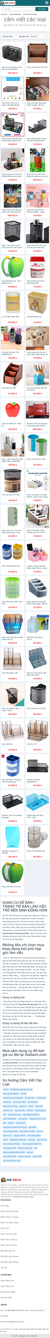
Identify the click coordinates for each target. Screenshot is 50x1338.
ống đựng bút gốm (10, 1131)
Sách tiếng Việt (7, 1280)
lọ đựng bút (41, 1098)
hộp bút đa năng (19, 1102)
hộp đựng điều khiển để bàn (14, 1152)
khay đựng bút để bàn (11, 1144)
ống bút (30, 1152)
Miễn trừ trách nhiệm (10, 1222)
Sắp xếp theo (24, 36)
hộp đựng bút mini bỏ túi (31, 1144)
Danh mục (5, 1228)
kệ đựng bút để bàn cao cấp (21, 1089)
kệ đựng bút (20, 1123)
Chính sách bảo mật (9, 1211)
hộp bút (11, 1123)
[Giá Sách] (12, 1180)
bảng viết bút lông (10, 1106)
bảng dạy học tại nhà (38, 1119)
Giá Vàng (38, 1329)
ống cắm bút (42, 1140)
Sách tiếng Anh (7, 1286)
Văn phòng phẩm (15, 14)
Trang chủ (4, 14)
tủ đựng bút (22, 1119)
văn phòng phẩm (34, 1135)
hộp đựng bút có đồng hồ (13, 1098)
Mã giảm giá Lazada (9, 1256)
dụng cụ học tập (24, 1156)
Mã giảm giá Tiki (8, 1250)
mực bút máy (20, 1110)
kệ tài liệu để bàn (9, 1119)
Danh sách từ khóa (9, 1245)
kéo (4, 1115)
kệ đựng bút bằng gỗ (18, 1140)
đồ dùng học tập (14, 1115)
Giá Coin (3, 1331)
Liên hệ (4, 1267)
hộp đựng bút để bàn (31, 1115)
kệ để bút (23, 1106)
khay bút (31, 1140)
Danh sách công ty (9, 1239)
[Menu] (46, 2)
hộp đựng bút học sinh (11, 1161)
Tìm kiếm (42, 9)
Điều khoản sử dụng (9, 1217)
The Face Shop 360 (26, 1329)
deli (4, 1123)
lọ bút (31, 1106)
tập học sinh (8, 1110)
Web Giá (45, 1329)
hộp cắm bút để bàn (11, 1094)
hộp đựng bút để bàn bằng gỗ (14, 1127)
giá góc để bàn (19, 1135)
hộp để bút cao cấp (27, 1131)
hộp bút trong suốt (25, 1148)
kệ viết (23, 1094)
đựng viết (38, 1106)
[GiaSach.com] (11, 3)
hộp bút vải (7, 1135)
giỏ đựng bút (33, 1102)
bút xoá (40, 1131)
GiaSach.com (24, 1336)
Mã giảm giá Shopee (10, 1262)
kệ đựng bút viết (9, 1148)
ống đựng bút (40, 1110)
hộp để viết (37, 1156)
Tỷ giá (15, 1329)
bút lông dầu (30, 1098)
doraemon (7, 1102)
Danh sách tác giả (8, 1234)
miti (35, 1148)
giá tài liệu (32, 1127)
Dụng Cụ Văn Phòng (30, 14)
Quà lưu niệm (6, 1297)
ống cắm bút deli (9, 1156)
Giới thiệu (5, 1205)
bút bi (5, 1140)
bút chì (5, 1089)
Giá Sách (34, 1336)
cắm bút (30, 1110)
